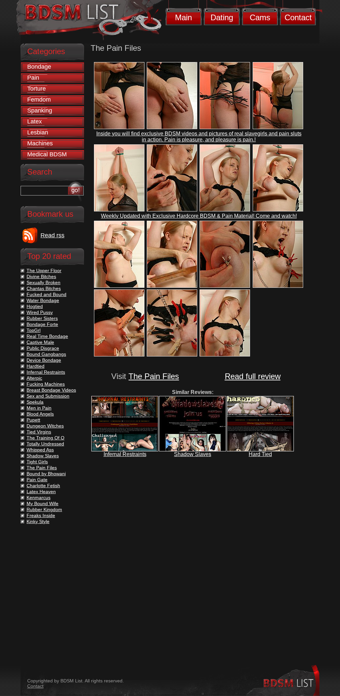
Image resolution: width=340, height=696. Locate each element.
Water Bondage (43, 300)
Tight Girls (37, 461)
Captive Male (40, 342)
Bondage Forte (42, 324)
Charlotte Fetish (43, 485)
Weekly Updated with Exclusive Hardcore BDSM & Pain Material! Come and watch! (199, 216)
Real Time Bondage (47, 336)
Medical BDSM (47, 154)
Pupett (33, 420)
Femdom (39, 99)
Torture (36, 88)
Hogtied (35, 306)
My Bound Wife (42, 503)
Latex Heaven (41, 491)
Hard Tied (260, 454)
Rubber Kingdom (44, 509)
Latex (34, 121)
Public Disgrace (43, 348)
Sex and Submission (48, 396)
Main (183, 17)
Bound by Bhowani (46, 473)
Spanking (39, 110)
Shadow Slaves (192, 454)
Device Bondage (44, 360)
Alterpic (34, 378)
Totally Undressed (45, 443)
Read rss (52, 235)
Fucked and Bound (46, 294)
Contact (298, 17)
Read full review (253, 376)
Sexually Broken (43, 282)
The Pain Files (153, 376)
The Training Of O (45, 437)
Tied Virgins (39, 431)
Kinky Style (38, 521)
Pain (33, 77)
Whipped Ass (40, 449)
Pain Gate (37, 479)
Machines (40, 143)
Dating (222, 17)
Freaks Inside (41, 515)
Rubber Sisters (42, 318)
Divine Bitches (41, 276)
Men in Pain (39, 408)
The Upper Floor (44, 270)
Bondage (39, 66)
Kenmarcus (38, 497)
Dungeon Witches (45, 425)
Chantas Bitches (44, 288)
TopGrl (34, 330)
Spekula (35, 402)
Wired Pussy (40, 312)
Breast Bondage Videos (51, 390)
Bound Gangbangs (46, 354)
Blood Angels (40, 414)
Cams (260, 17)
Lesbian (37, 132)
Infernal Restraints (125, 454)
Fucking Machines (46, 384)
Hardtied (35, 366)
